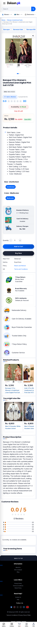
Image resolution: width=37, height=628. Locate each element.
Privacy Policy (18, 583)
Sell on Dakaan (18, 569)
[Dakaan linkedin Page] (24, 608)
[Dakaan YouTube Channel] (27, 608)
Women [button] (6, 14)
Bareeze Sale (18, 29)
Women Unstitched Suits (15, 20)
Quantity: (6, 240)
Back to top (18, 558)
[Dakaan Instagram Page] (14, 608)
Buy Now (18, 253)
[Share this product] (33, 35)
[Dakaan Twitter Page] (17, 608)
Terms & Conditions (18, 585)
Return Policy (18, 588)
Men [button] (17, 14)
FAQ (18, 599)
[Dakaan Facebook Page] (11, 608)
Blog (18, 572)
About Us (18, 567)
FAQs (29, 615)
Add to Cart (18, 246)
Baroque (6, 29)
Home (3, 20)
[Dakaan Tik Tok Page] (20, 608)
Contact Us (18, 597)
